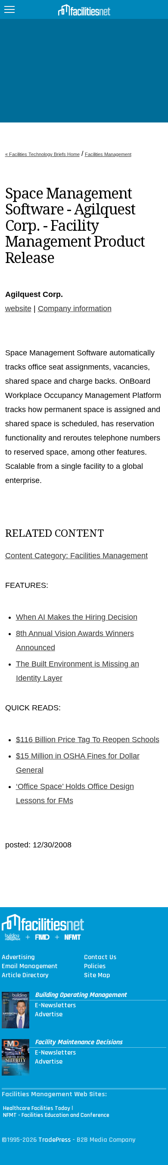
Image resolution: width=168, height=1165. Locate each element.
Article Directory (25, 975)
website (18, 308)
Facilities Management (108, 154)
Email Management (30, 966)
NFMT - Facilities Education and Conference (56, 1115)
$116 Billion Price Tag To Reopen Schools (87, 739)
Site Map (97, 975)
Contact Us (100, 957)
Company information (75, 308)
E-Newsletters (55, 1005)
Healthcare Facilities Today (36, 1108)
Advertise (48, 1014)
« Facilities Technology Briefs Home (42, 154)
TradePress (54, 1139)
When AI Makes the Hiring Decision (76, 617)
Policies (95, 966)
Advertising (18, 957)
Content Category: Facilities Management (76, 555)
